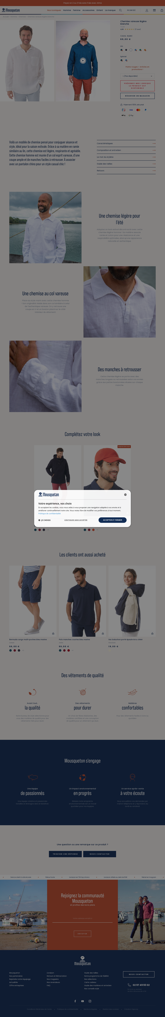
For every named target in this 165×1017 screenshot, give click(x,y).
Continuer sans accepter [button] (75, 520)
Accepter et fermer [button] (112, 520)
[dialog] (82, 508)
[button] (44, 520)
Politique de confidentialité (49, 513)
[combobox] (125, 494)
